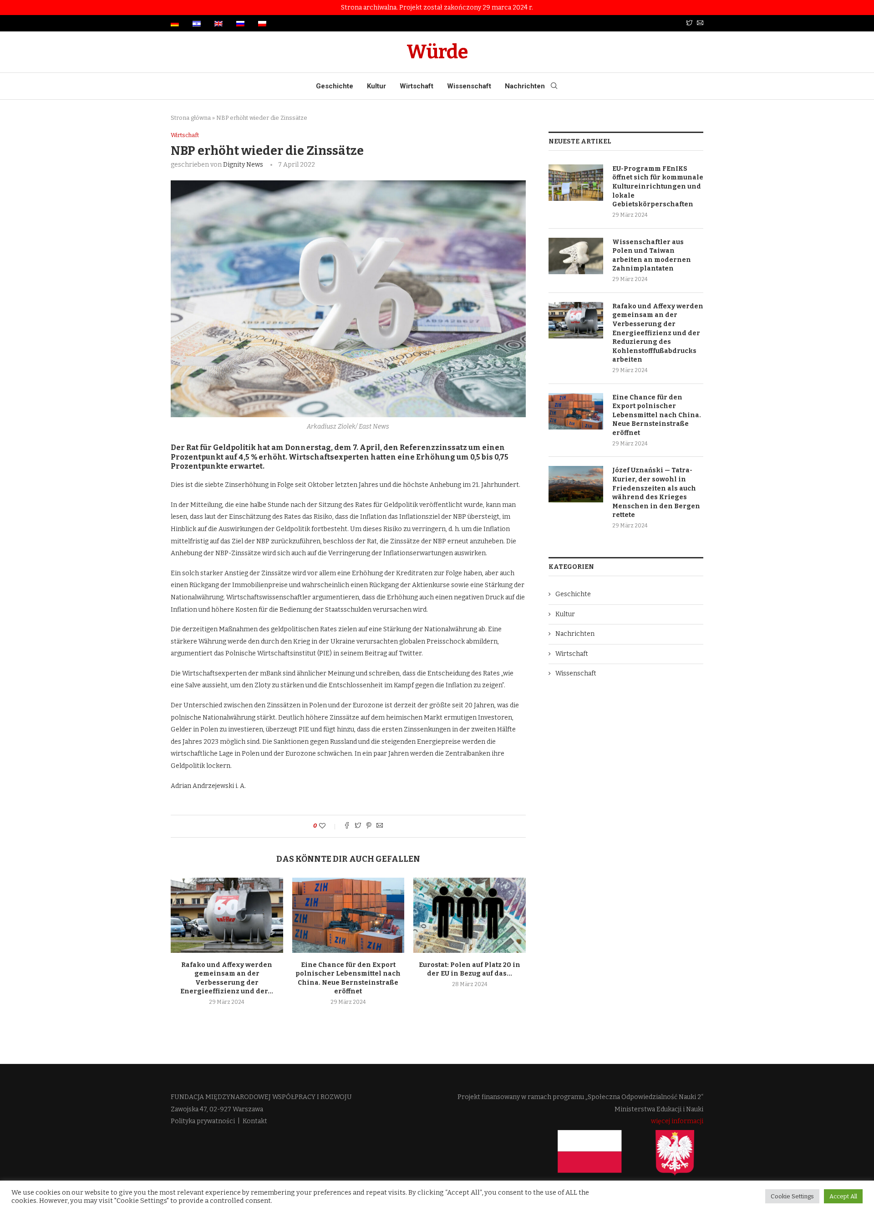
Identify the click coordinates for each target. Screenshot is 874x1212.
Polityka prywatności (203, 1121)
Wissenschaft (469, 86)
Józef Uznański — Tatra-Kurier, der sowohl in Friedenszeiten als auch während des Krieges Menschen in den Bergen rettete (656, 492)
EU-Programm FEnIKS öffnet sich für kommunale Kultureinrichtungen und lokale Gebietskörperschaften (657, 186)
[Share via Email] (379, 826)
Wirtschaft (416, 86)
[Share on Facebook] (347, 826)
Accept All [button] (843, 1196)
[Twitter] (689, 23)
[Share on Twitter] (358, 826)
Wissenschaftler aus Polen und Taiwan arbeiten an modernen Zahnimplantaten (651, 255)
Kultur (376, 86)
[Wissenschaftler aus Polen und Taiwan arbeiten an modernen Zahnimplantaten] (576, 256)
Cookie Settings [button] (792, 1196)
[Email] (700, 23)
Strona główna (191, 117)
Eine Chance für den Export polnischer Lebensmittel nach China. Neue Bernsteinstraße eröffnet (656, 415)
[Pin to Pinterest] (369, 826)
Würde (437, 52)
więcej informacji (677, 1121)
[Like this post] (328, 826)
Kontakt (255, 1121)
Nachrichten (525, 86)
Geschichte (334, 86)
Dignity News (243, 165)
